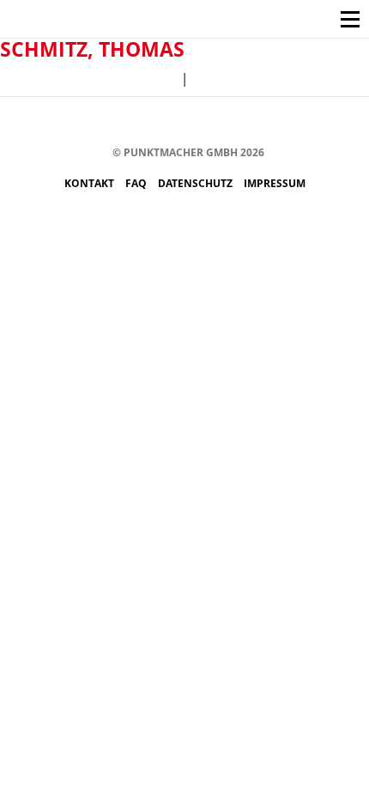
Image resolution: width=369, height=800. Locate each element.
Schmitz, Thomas (92, 49)
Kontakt (90, 183)
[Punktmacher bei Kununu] (194, 122)
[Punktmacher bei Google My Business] (271, 122)
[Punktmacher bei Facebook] (91, 122)
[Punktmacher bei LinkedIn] (246, 122)
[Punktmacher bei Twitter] (143, 122)
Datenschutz (196, 183)
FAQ (137, 183)
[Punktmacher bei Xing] (220, 122)
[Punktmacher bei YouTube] (168, 122)
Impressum (274, 183)
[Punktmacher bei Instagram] (117, 122)
